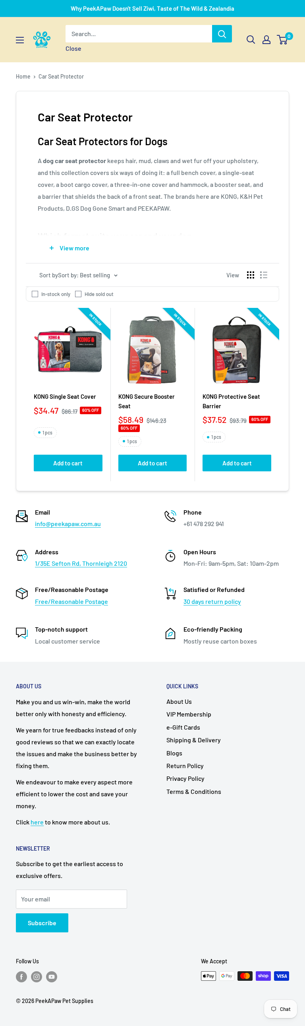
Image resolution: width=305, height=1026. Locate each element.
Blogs (174, 753)
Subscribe (42, 922)
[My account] (266, 39)
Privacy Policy (185, 778)
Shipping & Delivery (193, 740)
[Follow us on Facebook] (21, 976)
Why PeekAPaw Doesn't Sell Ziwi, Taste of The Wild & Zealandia (152, 8)
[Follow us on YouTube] (51, 976)
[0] (283, 39)
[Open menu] (20, 40)
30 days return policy (212, 601)
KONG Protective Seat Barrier (231, 401)
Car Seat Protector (61, 76)
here (37, 822)
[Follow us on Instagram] (36, 976)
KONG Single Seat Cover (65, 396)
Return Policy (185, 765)
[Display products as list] (263, 275)
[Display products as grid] (250, 275)
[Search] (222, 33)
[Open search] (251, 39)
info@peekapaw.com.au (68, 523)
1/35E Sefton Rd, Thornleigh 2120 (81, 563)
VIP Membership (188, 714)
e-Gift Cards (183, 727)
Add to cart (68, 463)
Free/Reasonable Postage (71, 601)
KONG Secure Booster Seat (146, 401)
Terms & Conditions (193, 791)
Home (23, 76)
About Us (179, 701)
